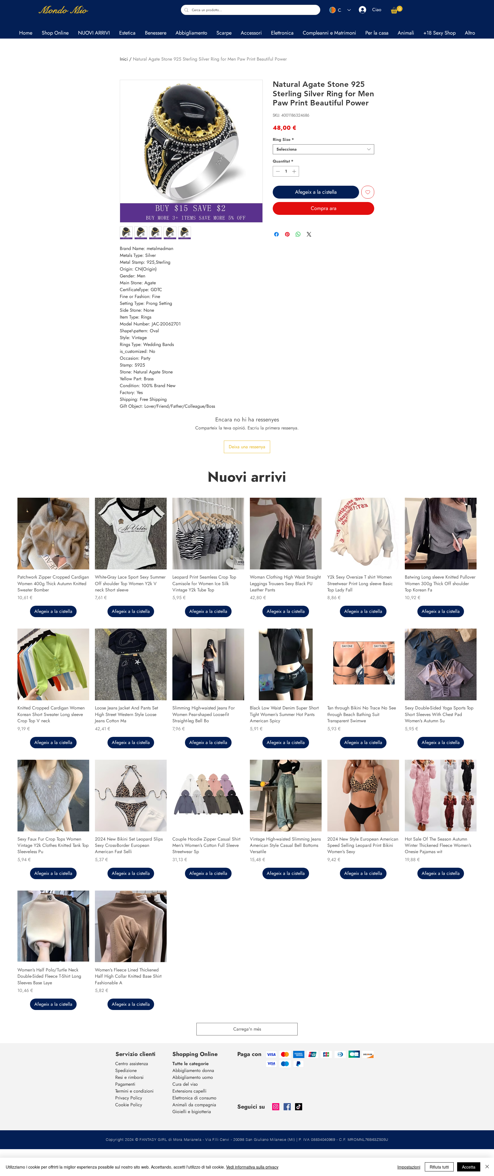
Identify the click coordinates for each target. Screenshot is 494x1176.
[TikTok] (298, 1106)
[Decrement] (277, 171)
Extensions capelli (189, 1091)
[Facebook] (287, 1106)
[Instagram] (275, 1106)
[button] (127, 33)
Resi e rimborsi (129, 1077)
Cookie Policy (128, 1104)
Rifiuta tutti (439, 1167)
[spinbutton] (286, 171)
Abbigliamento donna (193, 1070)
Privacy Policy (128, 1098)
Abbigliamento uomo (192, 1077)
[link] (397, 9)
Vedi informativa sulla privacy (252, 1167)
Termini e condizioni (134, 1091)
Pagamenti (125, 1084)
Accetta (468, 1167)
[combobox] (323, 149)
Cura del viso (185, 1084)
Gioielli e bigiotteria (191, 1111)
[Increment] (294, 171)
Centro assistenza (131, 1063)
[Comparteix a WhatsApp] (298, 234)
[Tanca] (487, 1166)
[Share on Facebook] (276, 234)
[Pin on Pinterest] (287, 234)
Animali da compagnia (194, 1104)
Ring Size (283, 139)
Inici (124, 59)
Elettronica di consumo (194, 1098)
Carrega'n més (247, 1029)
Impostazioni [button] (408, 1167)
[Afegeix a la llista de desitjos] (367, 192)
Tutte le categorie (190, 1063)
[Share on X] (309, 234)
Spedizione (126, 1070)
